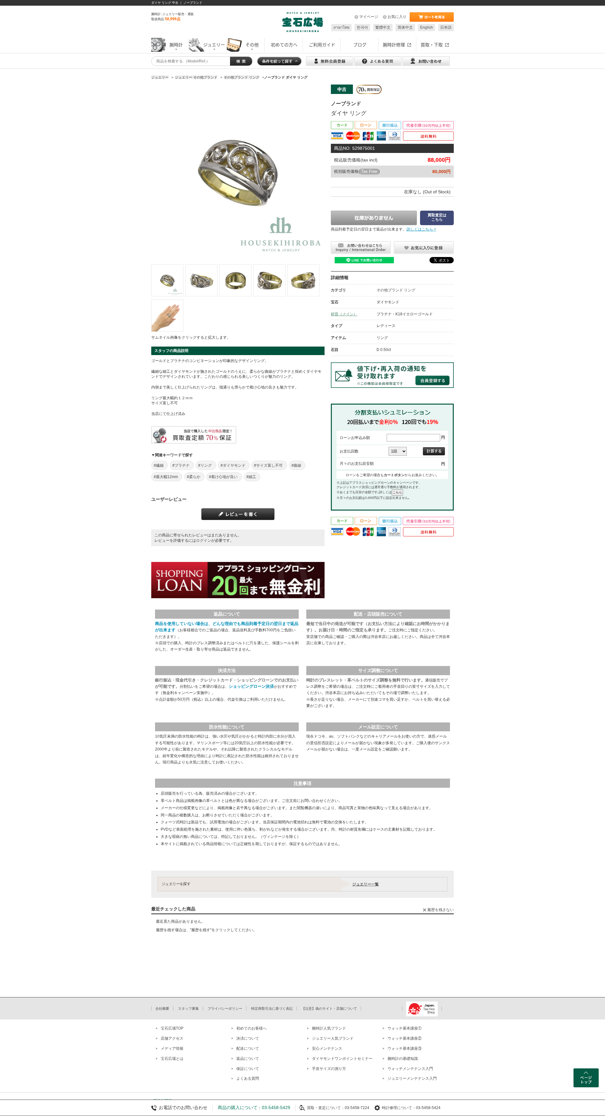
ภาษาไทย (341, 27)
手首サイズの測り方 (329, 1068)
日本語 (446, 27)
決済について (247, 1038)
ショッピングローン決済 (251, 686)
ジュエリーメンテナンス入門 (412, 1078)
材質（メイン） (344, 314)
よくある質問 (247, 1078)
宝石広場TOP (172, 1028)
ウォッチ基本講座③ (405, 1048)
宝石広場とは (172, 1058)
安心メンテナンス (327, 1048)
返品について (247, 1058)
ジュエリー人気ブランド (333, 1038)
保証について (247, 1068)
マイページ (368, 17)
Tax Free (369, 171)
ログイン (203, 540)
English (426, 27)
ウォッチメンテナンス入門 (410, 1068)
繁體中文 (382, 27)
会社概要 (162, 1008)
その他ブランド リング (396, 290)
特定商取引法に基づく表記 (272, 1008)
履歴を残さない (440, 910)
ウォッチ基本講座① (405, 1028)
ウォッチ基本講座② (405, 1038)
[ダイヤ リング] (167, 280)
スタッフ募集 (188, 1008)
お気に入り (397, 17)
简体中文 (405, 27)
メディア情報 (172, 1048)
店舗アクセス (172, 1038)
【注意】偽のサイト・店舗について (329, 1008)
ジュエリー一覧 (365, 884)
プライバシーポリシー (225, 1008)
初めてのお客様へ (251, 1028)
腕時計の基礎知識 (403, 1058)
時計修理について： (399, 1108)
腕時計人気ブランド (329, 1028)
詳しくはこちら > (421, 229)
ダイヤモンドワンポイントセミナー (342, 1058)
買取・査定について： (326, 1108)
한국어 (362, 27)
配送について (247, 1048)
